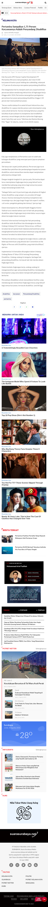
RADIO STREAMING (33, 573)
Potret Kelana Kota (34, 879)
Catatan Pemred (30, 8)
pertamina (7, 299)
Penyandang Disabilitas (31, 294)
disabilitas (6, 294)
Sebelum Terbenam (21, 715)
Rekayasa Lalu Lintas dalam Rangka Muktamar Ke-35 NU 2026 (28, 787)
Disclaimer (24, 899)
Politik (40, 8)
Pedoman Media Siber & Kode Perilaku (30, 896)
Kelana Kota (18, 8)
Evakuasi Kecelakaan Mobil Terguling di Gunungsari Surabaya (29, 694)
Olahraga (6, 879)
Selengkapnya (41, 648)
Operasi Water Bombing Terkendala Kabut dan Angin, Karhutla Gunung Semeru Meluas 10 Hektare (22, 623)
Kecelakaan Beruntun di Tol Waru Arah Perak (24, 683)
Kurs (4, 886)
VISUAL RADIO (32, 580)
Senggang (30, 883)
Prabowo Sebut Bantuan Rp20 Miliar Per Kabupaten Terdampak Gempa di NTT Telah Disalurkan (22, 636)
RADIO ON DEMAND (33, 576)
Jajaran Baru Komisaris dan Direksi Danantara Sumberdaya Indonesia (28, 777)
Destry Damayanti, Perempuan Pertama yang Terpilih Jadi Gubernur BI (29, 758)
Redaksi (14, 899)
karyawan (16, 294)
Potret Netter (8, 883)
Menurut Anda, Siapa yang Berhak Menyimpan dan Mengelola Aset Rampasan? (27, 767)
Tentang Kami (6, 8)
